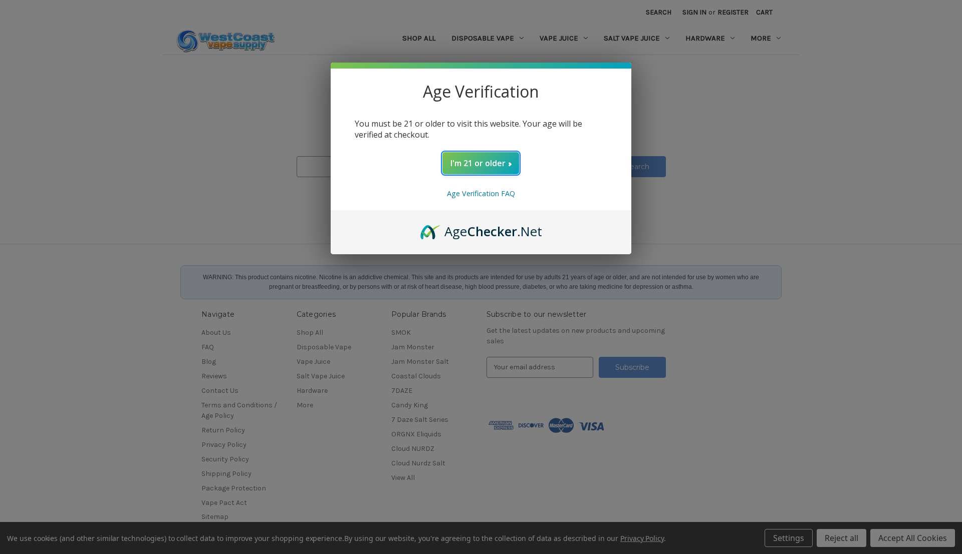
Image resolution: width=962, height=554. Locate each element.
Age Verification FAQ (481, 193)
